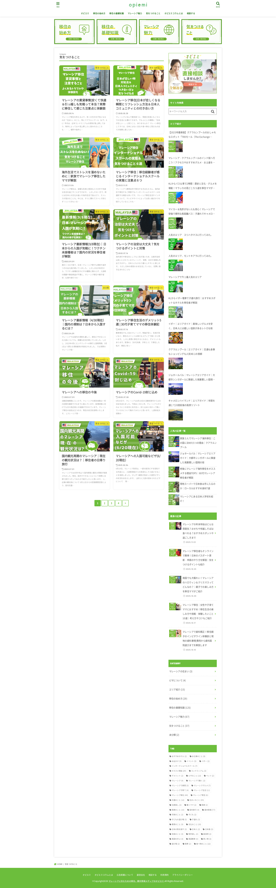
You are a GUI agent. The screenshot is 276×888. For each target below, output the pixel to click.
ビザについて (177, 680)
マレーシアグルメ (202, 785)
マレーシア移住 (180, 795)
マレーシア (177, 780)
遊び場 (176, 844)
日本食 (209, 829)
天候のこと (177, 814)
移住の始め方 (99, 13)
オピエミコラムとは (173, 13)
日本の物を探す (179, 829)
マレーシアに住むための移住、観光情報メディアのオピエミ (136, 881)
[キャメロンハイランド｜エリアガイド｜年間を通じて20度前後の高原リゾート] (175, 414)
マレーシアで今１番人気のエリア (185, 277)
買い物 (207, 839)
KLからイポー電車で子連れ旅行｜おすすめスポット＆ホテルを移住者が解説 (191, 300)
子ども (192, 814)
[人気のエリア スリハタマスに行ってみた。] (175, 244)
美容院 (207, 834)
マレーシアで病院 (180, 785)
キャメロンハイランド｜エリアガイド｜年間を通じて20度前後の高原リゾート (191, 403)
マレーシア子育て (180, 790)
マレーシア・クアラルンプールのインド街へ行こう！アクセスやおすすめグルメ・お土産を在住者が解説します (191, 160)
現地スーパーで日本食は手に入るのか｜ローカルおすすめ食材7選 (197, 486)
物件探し (193, 834)
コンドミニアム (198, 771)
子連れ (196, 819)
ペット (210, 775)
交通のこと (178, 800)
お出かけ (177, 761)
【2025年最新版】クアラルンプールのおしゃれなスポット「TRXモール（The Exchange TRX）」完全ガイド (192, 135)
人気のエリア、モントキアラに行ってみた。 (190, 255)
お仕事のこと (198, 756)
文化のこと (194, 824)
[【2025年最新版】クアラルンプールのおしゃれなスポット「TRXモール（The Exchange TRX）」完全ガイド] (175, 146)
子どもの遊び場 (179, 819)
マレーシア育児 (200, 795)
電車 (188, 844)
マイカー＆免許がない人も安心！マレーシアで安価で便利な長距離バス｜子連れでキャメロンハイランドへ (191, 212)
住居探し (177, 805)
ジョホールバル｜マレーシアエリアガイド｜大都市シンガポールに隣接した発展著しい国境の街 (191, 377)
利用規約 (164, 874)
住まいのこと (196, 800)
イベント (191, 761)
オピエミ (85, 13)
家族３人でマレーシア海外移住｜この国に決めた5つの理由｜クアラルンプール (198, 443)
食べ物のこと (203, 844)
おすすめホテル (179, 756)
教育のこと (177, 824)
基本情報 (209, 810)
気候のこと (177, 834)
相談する (191, 13)
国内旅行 (194, 810)
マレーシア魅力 (135, 13)
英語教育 (193, 839)
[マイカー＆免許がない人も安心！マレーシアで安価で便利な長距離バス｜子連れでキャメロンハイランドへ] (175, 223)
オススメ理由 (179, 771)
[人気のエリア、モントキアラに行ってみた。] (175, 265)
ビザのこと (194, 775)
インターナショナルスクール (185, 766)
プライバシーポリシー (182, 874)
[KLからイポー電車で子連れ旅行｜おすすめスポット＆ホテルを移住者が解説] (175, 312)
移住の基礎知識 (116, 13)
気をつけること (153, 13)
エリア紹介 (177, 689)
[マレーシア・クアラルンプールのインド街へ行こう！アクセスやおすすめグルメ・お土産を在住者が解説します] (175, 172)
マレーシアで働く (196, 780)
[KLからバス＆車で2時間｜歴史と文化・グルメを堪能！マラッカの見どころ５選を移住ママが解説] (175, 197)
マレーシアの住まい (180, 671)
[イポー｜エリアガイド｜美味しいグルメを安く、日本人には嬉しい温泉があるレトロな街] (175, 338)
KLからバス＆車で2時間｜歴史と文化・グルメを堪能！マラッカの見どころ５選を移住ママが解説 (192, 186)
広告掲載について (125, 874)
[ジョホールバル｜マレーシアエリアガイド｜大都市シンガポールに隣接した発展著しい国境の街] (175, 389)
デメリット (177, 775)
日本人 (196, 829)
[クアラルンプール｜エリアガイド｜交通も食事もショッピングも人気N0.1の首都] (175, 363)
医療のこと (178, 810)
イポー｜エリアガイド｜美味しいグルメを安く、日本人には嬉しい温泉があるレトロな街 (190, 326)
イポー (206, 761)
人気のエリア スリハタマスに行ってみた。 (190, 234)
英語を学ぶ (177, 839)
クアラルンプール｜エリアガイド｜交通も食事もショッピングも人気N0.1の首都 (191, 351)
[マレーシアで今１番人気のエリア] (175, 286)
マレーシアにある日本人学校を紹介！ (196, 499)
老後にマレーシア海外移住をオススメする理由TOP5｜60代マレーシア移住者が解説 (197, 473)
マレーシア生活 (202, 790)
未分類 (174, 734)
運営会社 (141, 874)
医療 (205, 805)
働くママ (191, 805)
